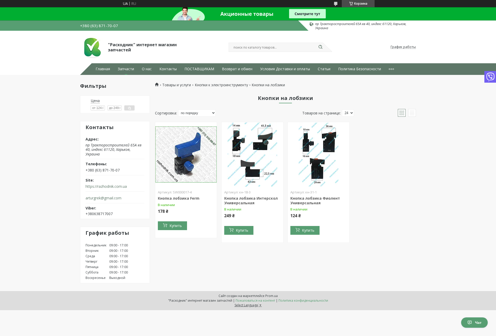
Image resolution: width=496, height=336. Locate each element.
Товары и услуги (176, 85)
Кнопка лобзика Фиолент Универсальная (315, 200)
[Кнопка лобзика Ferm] (186, 154)
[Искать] (320, 47)
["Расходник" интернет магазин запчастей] (91, 47)
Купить (175, 225)
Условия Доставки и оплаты (285, 69)
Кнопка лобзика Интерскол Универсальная (251, 200)
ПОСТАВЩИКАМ (199, 69)
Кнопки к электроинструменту (221, 85)
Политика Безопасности (359, 69)
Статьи (324, 69)
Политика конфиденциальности (303, 300)
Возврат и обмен (237, 69)
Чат (478, 323)
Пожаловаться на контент (255, 300)
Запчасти (126, 69)
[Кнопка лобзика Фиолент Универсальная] (318, 154)
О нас (147, 69)
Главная (103, 69)
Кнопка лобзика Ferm (178, 198)
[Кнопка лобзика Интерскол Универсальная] (252, 154)
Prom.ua (271, 296)
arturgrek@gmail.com (103, 198)
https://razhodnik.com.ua (106, 186)
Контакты (168, 69)
